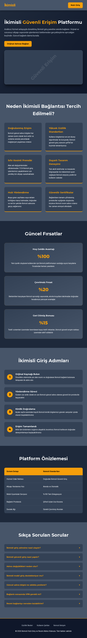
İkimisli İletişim (59, 625)
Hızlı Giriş (75, 5)
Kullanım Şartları (43, 625)
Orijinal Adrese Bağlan (18, 44)
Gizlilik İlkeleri (27, 625)
